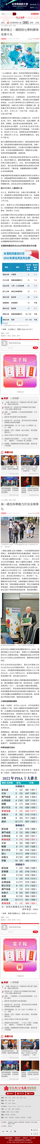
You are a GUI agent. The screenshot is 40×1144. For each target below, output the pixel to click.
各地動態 (17, 1117)
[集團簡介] (8, 1093)
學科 (19, 336)
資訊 (2, 1117)
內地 (9, 1097)
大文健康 (29, 1117)
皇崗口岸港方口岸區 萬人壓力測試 (16, 435)
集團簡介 (11, 1093)
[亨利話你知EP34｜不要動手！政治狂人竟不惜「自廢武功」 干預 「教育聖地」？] (30, 460)
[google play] (34, 1133)
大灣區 (13, 1097)
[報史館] (28, 1093)
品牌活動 (21, 1093)
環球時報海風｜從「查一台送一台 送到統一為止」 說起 (20, 426)
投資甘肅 (10, 1126)
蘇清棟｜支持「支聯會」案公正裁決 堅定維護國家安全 (20, 431)
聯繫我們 (17, 1138)
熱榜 (6, 398)
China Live (21, 1106)
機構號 (17, 1112)
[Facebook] (15, 1131)
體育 (9, 1109)
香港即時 (3, 39)
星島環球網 (27, 1122)
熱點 (6, 1100)
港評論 (13, 1103)
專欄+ (6, 1117)
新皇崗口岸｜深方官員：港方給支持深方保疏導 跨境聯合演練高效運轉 (21, 421)
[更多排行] (2, 398)
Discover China (12, 1106)
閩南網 (9, 1123)
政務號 (7, 1112)
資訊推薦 (11, 1117)
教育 (9, 336)
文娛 (2, 1109)
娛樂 (13, 1109)
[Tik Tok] (11, 1131)
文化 (6, 1109)
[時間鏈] (11, 398)
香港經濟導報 (21, 1122)
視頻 (2, 1100)
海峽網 (35, 1122)
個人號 (12, 1112)
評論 (35, 348)
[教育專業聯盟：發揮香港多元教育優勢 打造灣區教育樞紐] (10, 481)
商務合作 (25, 1138)
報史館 (31, 1093)
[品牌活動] (18, 1093)
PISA (19, 920)
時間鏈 (15, 398)
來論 (9, 1103)
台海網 (13, 1123)
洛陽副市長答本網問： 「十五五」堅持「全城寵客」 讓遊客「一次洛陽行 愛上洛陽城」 (21, 440)
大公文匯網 (4, 25)
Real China (28, 1106)
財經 (25, 1097)
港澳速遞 (23, 1117)
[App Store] (34, 1129)
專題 (2, 1114)
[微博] (3, 1131)
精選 (13, 1100)
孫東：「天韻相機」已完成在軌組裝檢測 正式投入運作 (20, 413)
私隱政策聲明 (8, 1138)
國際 (21, 1097)
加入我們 (32, 1138)
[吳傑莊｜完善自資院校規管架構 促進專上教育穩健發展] (30, 481)
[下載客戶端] (31, 14)
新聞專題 (7, 1114)
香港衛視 (15, 1122)
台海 (18, 1097)
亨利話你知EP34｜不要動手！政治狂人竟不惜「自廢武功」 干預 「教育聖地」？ (29, 469)
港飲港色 (17, 1109)
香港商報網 (10, 1122)
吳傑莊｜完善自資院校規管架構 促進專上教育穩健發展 (29, 490)
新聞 (10, 25)
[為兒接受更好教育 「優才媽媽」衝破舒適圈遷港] (10, 460)
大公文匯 (20, 17)
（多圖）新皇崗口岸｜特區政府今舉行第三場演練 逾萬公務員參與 (20, 403)
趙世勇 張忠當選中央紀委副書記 (15, 417)
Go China (4, 1106)
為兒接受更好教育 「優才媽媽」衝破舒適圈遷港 (9, 468)
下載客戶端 (35, 14)
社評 (6, 1103)
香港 (14, 25)
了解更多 (20, 392)
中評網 (32, 1122)
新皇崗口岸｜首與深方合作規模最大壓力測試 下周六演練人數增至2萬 (20, 408)
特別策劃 (13, 1114)
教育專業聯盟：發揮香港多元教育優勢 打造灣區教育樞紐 (9, 490)
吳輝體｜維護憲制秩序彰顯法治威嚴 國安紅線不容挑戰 (20, 445)
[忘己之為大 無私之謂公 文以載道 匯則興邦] (33, 18)
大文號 (3, 1112)
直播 (9, 1100)
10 (2, 444)
